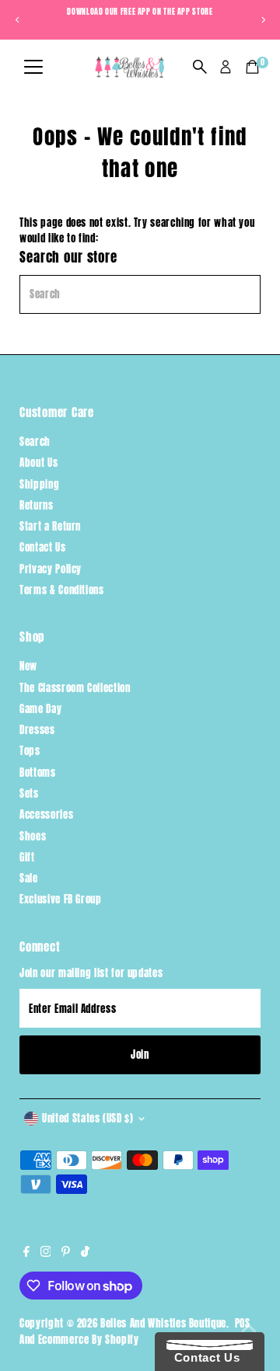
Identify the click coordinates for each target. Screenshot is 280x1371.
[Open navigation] (33, 67)
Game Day (40, 708)
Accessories (46, 814)
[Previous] (17, 19)
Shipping (39, 484)
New (28, 666)
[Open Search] (200, 67)
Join (140, 1054)
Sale (28, 878)
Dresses (36, 729)
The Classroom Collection (74, 687)
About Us (38, 462)
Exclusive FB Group (60, 899)
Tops (29, 750)
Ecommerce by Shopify (88, 1339)
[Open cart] (252, 67)
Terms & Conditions (61, 590)
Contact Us (42, 547)
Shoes (32, 836)
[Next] (262, 19)
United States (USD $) (87, 1118)
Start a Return (50, 526)
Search (35, 441)
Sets (29, 793)
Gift (27, 857)
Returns (36, 505)
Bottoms (37, 772)
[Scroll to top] (248, 1328)
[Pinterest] (66, 1253)
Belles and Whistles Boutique (163, 1323)
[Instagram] (46, 1253)
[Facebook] (26, 1253)
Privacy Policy (50, 569)
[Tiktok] (85, 1253)
